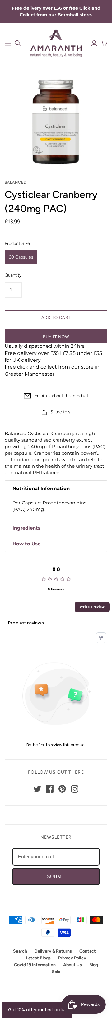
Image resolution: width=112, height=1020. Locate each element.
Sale (56, 971)
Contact (87, 951)
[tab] (56, 488)
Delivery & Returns (53, 951)
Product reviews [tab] (26, 623)
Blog (93, 964)
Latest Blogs (38, 958)
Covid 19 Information (35, 964)
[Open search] (18, 43)
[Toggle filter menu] (101, 637)
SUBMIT (56, 876)
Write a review (92, 606)
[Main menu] (8, 43)
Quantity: (13, 275)
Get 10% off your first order (37, 1010)
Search (20, 951)
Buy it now (56, 336)
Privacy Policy (72, 958)
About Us (72, 964)
